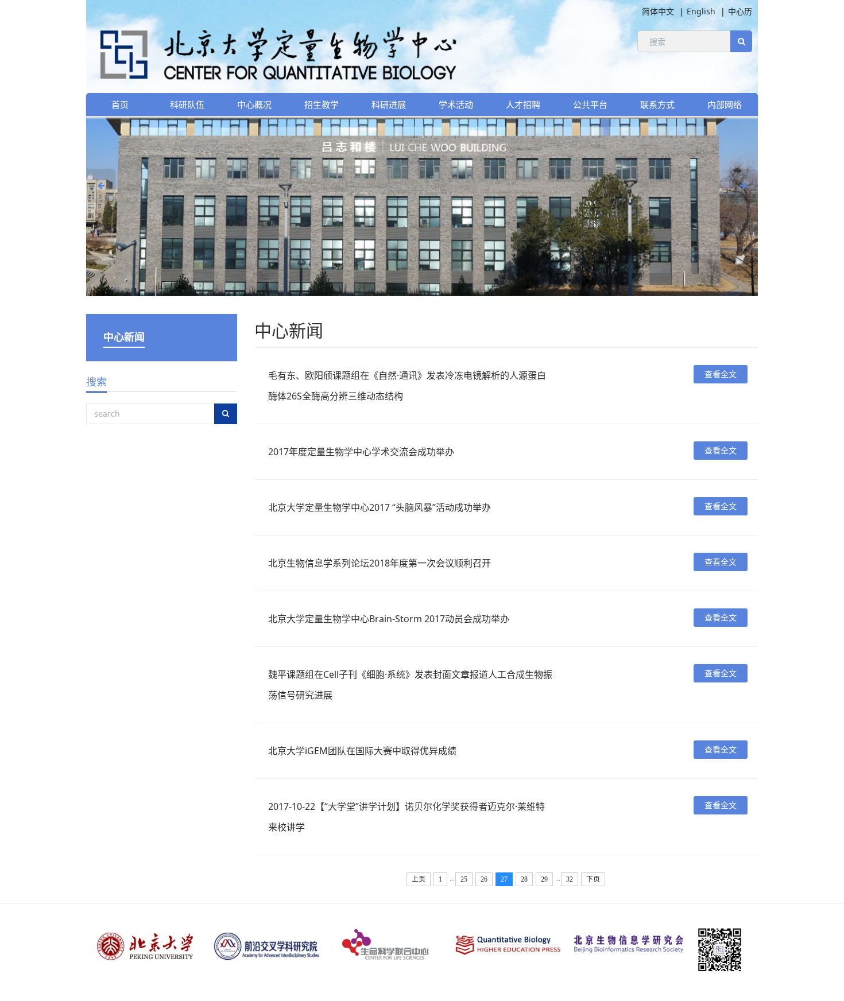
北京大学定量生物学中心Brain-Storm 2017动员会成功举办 (388, 618)
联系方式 (657, 104)
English (701, 11)
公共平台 (590, 104)
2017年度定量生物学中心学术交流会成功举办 (361, 451)
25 (463, 879)
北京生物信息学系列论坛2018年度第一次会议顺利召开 (379, 563)
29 (544, 879)
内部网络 (724, 104)
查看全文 (720, 373)
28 (524, 879)
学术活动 (456, 104)
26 (484, 879)
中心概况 (254, 104)
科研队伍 (187, 104)
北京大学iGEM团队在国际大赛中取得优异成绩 (362, 750)
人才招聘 (523, 104)
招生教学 (321, 104)
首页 (120, 104)
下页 (593, 879)
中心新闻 (124, 337)
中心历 (740, 11)
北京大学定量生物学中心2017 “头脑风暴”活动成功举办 (379, 507)
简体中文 (658, 11)
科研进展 (388, 104)
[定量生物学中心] (272, 51)
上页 (418, 879)
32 (569, 879)
